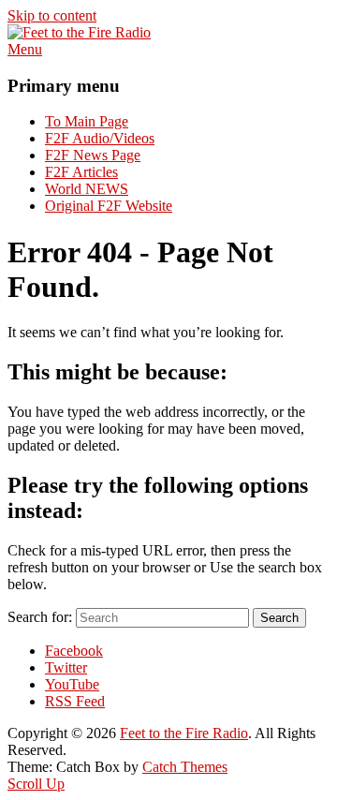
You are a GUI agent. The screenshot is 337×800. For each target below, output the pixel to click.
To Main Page (86, 121)
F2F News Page (92, 155)
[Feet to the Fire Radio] (79, 32)
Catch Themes (184, 767)
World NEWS (86, 189)
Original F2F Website (108, 206)
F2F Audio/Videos (99, 138)
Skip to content (51, 15)
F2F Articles (81, 172)
